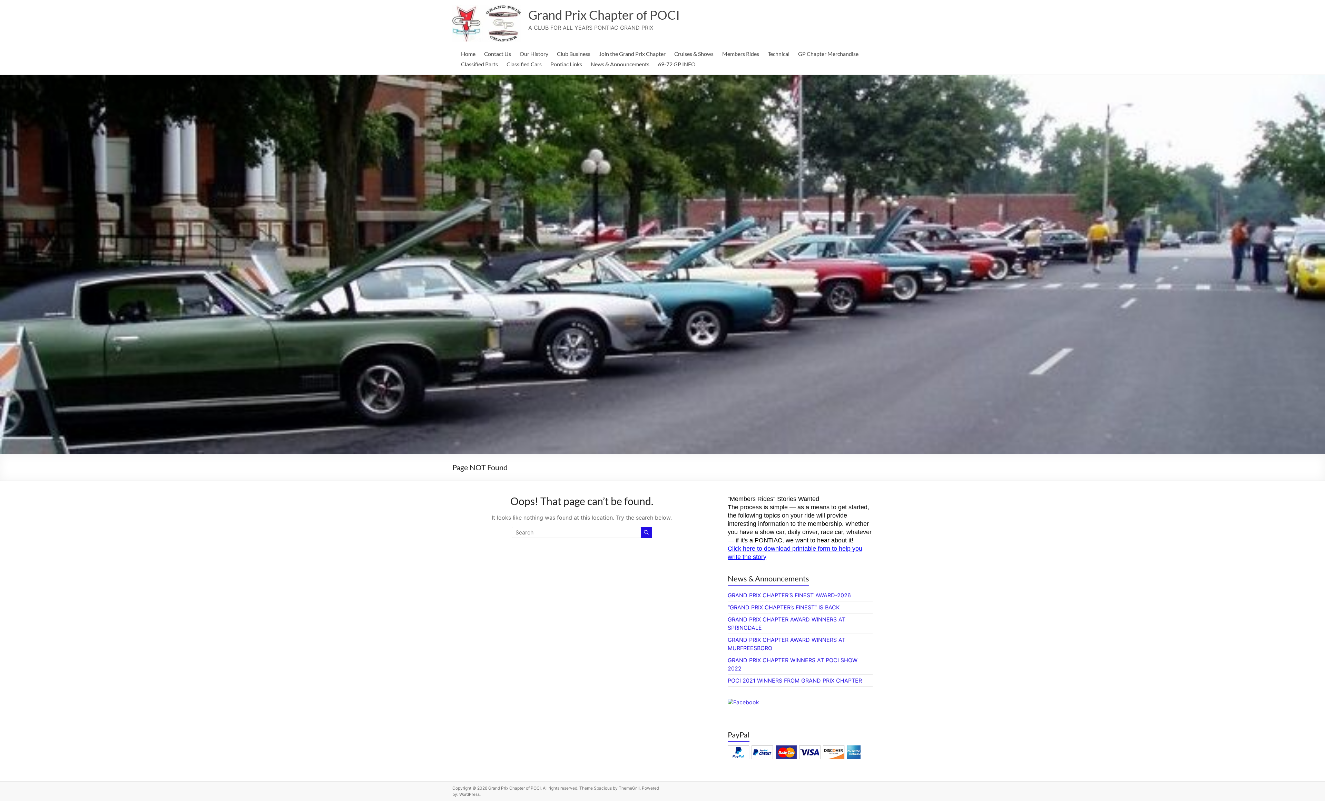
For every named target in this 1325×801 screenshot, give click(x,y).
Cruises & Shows (694, 53)
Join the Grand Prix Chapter (632, 53)
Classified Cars (524, 64)
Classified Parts (479, 64)
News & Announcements (620, 64)
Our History (534, 53)
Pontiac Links (566, 64)
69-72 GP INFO (677, 64)
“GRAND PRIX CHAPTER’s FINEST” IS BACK (784, 607)
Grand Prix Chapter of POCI (604, 14)
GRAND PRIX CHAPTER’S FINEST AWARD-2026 (789, 595)
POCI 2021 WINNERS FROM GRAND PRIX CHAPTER (795, 680)
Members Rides (740, 53)
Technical (778, 53)
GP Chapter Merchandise (828, 53)
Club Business (573, 53)
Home (468, 53)
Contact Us (497, 53)
